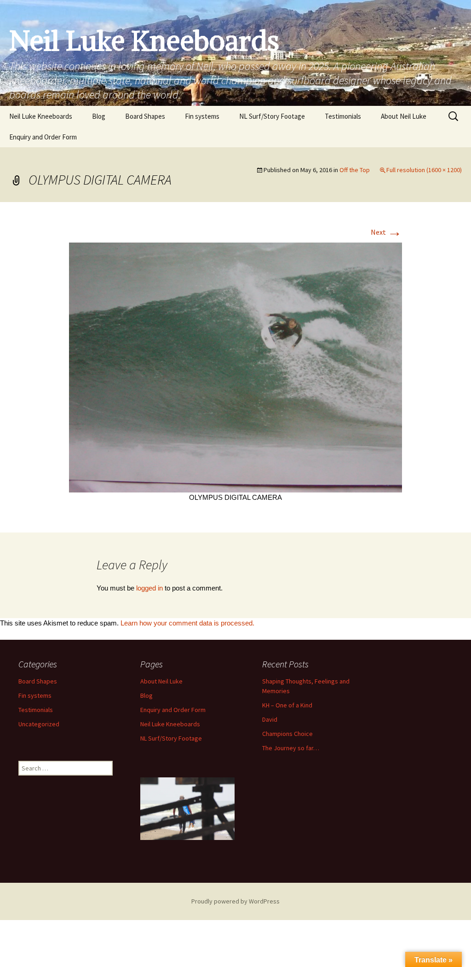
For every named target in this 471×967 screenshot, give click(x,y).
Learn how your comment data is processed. (187, 623)
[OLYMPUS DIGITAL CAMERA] (235, 366)
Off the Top (354, 170)
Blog (98, 116)
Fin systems (202, 116)
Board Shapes (145, 116)
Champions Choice (287, 734)
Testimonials (343, 116)
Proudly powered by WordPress (235, 901)
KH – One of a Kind (287, 705)
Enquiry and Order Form (43, 137)
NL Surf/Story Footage (272, 116)
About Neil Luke (403, 116)
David (269, 719)
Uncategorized (38, 724)
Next (386, 232)
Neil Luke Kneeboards (40, 116)
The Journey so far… (290, 748)
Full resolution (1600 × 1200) (424, 170)
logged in (149, 588)
